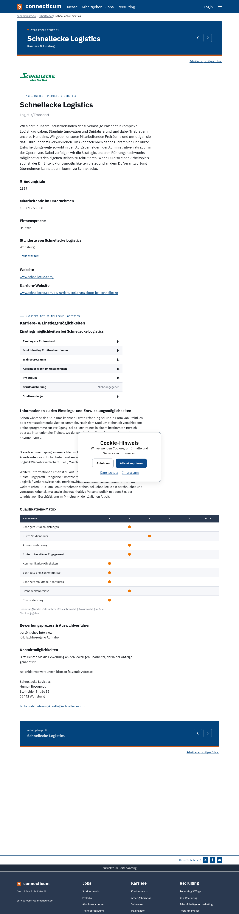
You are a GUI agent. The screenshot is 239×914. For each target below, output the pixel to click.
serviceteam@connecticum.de (35, 900)
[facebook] (212, 860)
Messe (72, 6)
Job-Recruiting (188, 898)
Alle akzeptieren (131, 463)
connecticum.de (26, 16)
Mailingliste (138, 910)
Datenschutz (109, 472)
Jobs (109, 6)
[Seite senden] (219, 860)
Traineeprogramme (93, 910)
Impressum (130, 472)
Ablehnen (103, 463)
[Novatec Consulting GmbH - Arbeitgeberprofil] (208, 38)
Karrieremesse (139, 891)
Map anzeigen (30, 255)
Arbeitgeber (91, 6)
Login (208, 6)
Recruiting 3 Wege (190, 891)
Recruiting (126, 6)
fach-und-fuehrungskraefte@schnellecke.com (53, 706)
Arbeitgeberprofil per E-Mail (206, 61)
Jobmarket (137, 904)
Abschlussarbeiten (93, 904)
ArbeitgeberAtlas (141, 898)
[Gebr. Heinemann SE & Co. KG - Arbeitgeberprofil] (198, 38)
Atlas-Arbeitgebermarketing (196, 904)
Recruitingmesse (190, 910)
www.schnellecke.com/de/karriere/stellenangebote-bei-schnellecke (69, 293)
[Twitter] (205, 860)
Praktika (87, 898)
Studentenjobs (91, 891)
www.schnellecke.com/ (37, 277)
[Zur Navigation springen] (220, 6)
